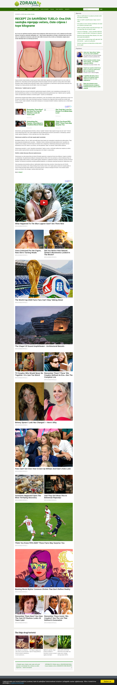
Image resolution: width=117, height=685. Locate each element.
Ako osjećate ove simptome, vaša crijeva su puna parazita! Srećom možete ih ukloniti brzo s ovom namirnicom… (22, 652)
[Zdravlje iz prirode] (28, 6)
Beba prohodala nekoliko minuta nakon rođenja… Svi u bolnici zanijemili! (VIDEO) (91, 61)
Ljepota (36, 9)
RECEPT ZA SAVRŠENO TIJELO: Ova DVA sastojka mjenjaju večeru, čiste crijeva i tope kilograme (43, 22)
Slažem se (107, 681)
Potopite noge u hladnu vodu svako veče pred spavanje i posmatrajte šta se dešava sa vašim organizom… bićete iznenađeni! (28, 666)
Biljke (52, 9)
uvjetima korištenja (17, 683)
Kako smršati (27, 14)
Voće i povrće (45, 9)
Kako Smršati (59, 9)
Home (16, 9)
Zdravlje (29, 9)
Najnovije (22, 9)
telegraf (20, 172)
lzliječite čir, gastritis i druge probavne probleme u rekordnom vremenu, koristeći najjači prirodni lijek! (50, 652)
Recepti (67, 9)
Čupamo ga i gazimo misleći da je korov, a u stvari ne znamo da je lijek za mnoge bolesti (92, 69)
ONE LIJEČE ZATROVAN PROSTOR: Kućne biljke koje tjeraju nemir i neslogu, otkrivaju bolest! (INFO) (64, 652)
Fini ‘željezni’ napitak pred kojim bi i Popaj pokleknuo (35, 650)
